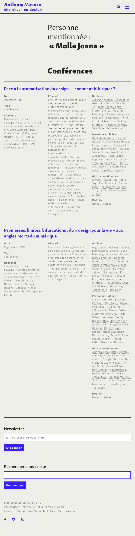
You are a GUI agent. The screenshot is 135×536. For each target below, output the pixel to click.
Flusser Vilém (118, 310)
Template (115, 289)
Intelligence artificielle (110, 262)
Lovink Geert (110, 152)
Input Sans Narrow (62, 511)
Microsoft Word (115, 366)
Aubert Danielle (102, 299)
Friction (106, 257)
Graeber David (112, 317)
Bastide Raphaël (103, 137)
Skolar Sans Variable (31, 511)
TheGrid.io (99, 376)
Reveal (96, 203)
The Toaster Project (113, 186)
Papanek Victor (101, 159)
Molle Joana (115, 155)
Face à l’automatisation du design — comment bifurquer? (59, 89)
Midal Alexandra (113, 331)
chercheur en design (23, 9)
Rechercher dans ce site (25, 466)
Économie (119, 103)
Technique (98, 128)
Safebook (117, 373)
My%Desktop (99, 369)
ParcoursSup (118, 369)
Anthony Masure (22, 4)
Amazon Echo (100, 351)
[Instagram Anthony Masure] (14, 521)
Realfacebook (100, 373)
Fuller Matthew (102, 313)
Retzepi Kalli (108, 162)
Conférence (11, 109)
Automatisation (102, 99)
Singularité (112, 282)
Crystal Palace (101, 179)
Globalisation (101, 261)
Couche (114, 250)
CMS (114, 351)
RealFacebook (107, 183)
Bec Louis (111, 303)
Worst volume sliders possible (111, 382)
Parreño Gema (120, 335)
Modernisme (110, 272)
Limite (106, 110)
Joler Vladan (108, 148)
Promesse (112, 117)
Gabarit (119, 257)
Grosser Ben (111, 141)
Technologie (114, 128)
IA (93, 106)
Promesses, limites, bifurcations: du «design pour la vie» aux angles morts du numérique (63, 233)
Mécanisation (114, 114)
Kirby (34, 502)
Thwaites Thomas (112, 170)
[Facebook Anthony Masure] (6, 521)
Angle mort (99, 247)
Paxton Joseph (101, 338)
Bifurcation (121, 99)
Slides (107, 203)
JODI (103, 362)
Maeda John (99, 324)
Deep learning (101, 103)
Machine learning (103, 268)
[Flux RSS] (23, 521)
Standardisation (115, 124)
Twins (103, 190)
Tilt (94, 190)
